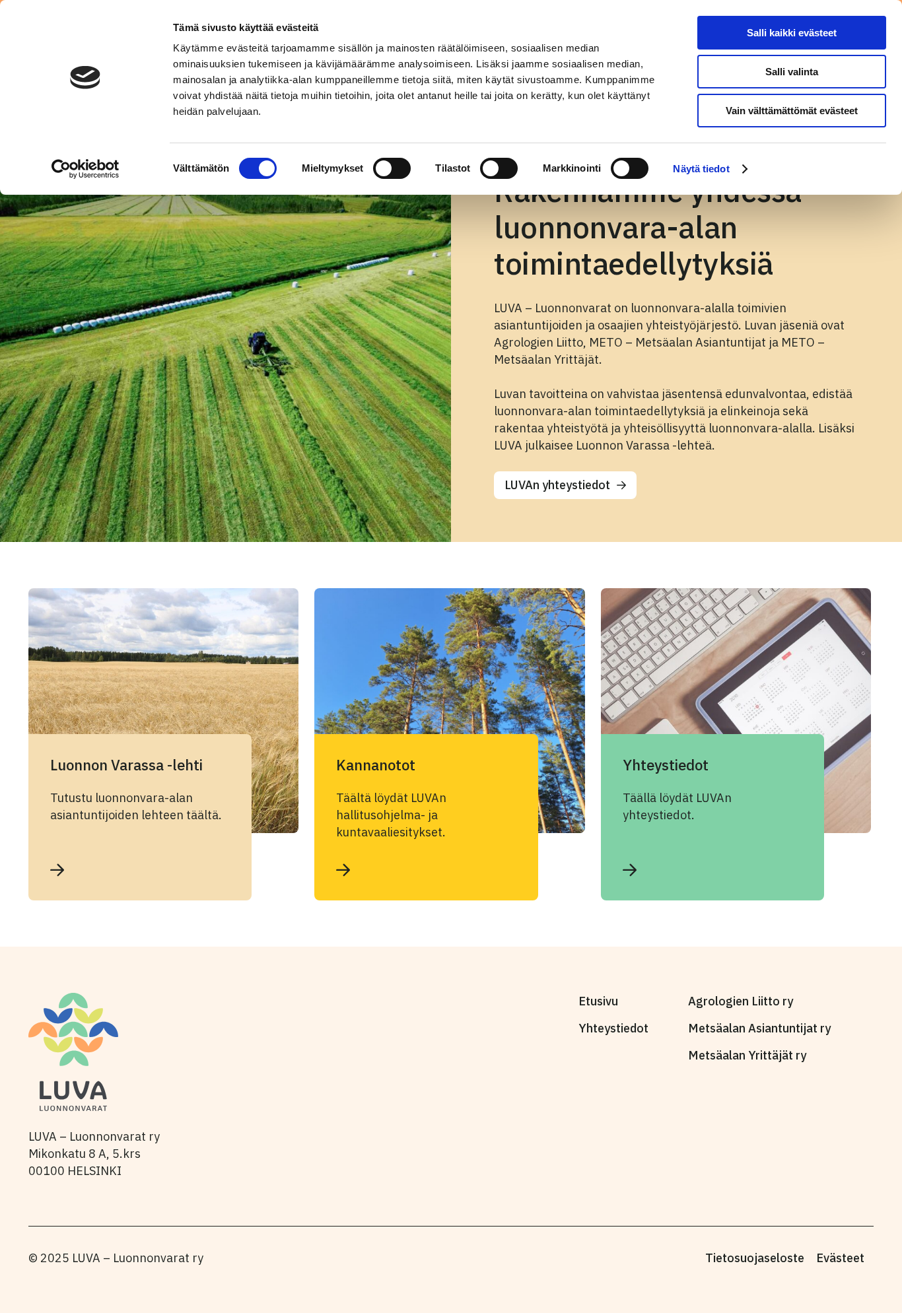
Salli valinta (791, 71)
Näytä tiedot (701, 168)
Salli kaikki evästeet (792, 32)
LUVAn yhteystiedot (557, 484)
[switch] (392, 168)
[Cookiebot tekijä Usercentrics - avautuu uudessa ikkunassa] (85, 169)
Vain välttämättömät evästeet (792, 110)
